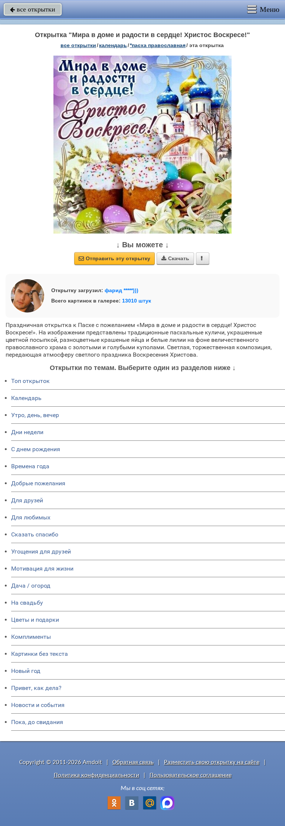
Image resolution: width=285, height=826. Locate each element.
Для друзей (27, 500)
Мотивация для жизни (42, 568)
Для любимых (30, 517)
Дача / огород (30, 585)
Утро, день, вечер (35, 415)
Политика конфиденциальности (96, 775)
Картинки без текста (39, 653)
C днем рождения (35, 449)
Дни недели (27, 432)
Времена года (30, 466)
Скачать (175, 258)
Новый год (25, 670)
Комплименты (31, 636)
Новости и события (38, 704)
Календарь (113, 45)
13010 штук (136, 301)
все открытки (32, 9)
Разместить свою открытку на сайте (211, 762)
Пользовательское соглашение (191, 775)
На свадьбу (27, 602)
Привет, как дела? (36, 687)
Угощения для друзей (41, 551)
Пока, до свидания (37, 722)
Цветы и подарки (35, 619)
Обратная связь (133, 762)
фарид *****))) (121, 290)
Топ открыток (30, 380)
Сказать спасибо (34, 534)
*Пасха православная (158, 45)
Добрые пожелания (38, 483)
